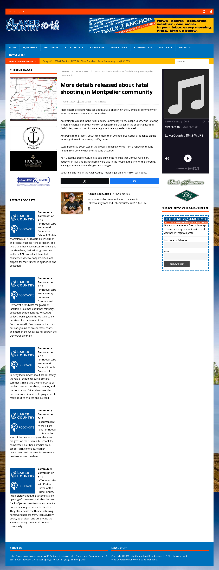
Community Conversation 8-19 (46, 216)
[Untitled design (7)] (185, 200)
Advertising (119, 47)
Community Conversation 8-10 (46, 472)
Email (166, 251)
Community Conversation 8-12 (46, 414)
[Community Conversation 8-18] (22, 300)
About (183, 47)
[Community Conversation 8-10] (22, 491)
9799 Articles (122, 194)
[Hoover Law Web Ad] (33, 168)
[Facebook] (204, 12)
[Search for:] (192, 61)
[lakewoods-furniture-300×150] (33, 147)
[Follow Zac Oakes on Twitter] (89, 209)
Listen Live (97, 47)
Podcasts (165, 47)
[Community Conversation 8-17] (22, 370)
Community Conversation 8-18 (46, 282)
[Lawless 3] (33, 192)
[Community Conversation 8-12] (22, 433)
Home (12, 47)
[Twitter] (211, 12)
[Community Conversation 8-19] (22, 234)
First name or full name (175, 240)
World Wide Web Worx (146, 559)
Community (141, 47)
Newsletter (17, 54)
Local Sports (74, 47)
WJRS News (30, 47)
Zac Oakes (85, 101)
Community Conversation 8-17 (46, 351)
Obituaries (51, 47)
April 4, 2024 (69, 101)
